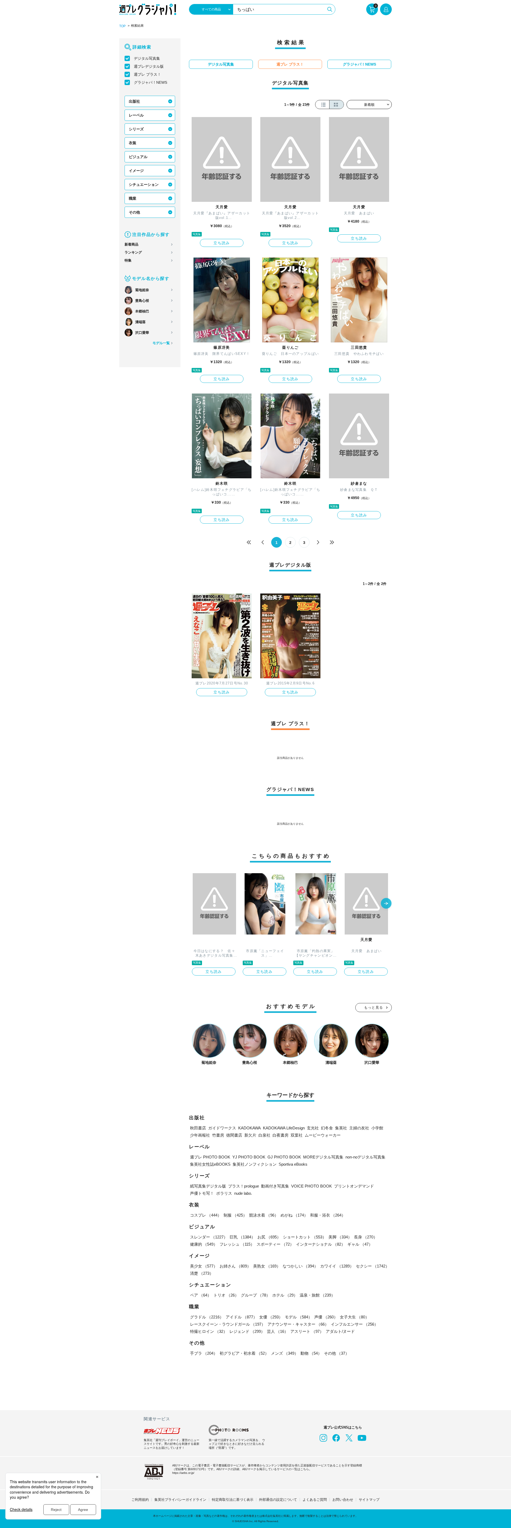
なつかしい (300, 1266)
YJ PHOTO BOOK (248, 1157)
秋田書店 (198, 1128)
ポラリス (224, 1193)
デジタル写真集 (147, 58)
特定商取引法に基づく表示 (232, 1499)
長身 (365, 1237)
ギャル (360, 1244)
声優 (326, 1317)
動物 (311, 1353)
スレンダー (209, 1237)
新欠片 (250, 1135)
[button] (386, 903)
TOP (122, 26)
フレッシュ (237, 1244)
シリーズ (136, 129)
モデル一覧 (161, 343)
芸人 (277, 1331)
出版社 (134, 101)
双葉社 (297, 1135)
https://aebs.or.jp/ (183, 1472)
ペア (200, 1295)
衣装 (132, 143)
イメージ (136, 171)
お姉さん (235, 1266)
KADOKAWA (249, 1128)
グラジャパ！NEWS (150, 82)
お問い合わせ (342, 1499)
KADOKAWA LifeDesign (284, 1128)
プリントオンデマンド (354, 1186)
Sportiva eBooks (293, 1164)
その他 (134, 212)
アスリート (307, 1331)
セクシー (372, 1266)
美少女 (203, 1266)
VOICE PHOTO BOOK (311, 1186)
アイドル (241, 1317)
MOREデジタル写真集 (323, 1157)
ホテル (285, 1295)
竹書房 (218, 1135)
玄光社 (313, 1128)
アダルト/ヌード (340, 1331)
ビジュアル (138, 157)
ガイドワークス (222, 1128)
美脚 (340, 1237)
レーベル (136, 115)
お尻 (269, 1237)
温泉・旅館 (317, 1295)
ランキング (133, 252)
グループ (255, 1295)
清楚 (201, 1273)
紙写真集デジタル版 (208, 1186)
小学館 (377, 1128)
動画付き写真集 (275, 1186)
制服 (235, 1215)
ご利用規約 (140, 1499)
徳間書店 (234, 1135)
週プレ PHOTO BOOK (210, 1157)
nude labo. (243, 1193)
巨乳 (242, 1237)
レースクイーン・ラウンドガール (227, 1324)
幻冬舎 (327, 1128)
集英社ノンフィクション (255, 1164)
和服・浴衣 (327, 1215)
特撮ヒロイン (208, 1331)
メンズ (284, 1353)
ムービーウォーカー (323, 1135)
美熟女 (267, 1266)
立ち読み (221, 243)
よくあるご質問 (315, 1499)
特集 (128, 260)
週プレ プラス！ (147, 74)
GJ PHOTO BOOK (284, 1157)
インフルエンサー (354, 1324)
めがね (294, 1215)
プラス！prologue (243, 1186)
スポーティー (275, 1244)
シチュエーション (144, 184)
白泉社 (264, 1135)
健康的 (203, 1244)
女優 (271, 1317)
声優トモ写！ (202, 1193)
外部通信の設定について (278, 1499)
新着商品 (131, 244)
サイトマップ (369, 1499)
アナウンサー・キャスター (298, 1324)
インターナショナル (320, 1244)
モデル (298, 1317)
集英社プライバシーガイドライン (180, 1499)
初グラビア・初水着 (244, 1353)
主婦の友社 (359, 1128)
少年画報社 (200, 1135)
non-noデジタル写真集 (365, 1157)
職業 (132, 198)
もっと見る (373, 1007)
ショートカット (304, 1237)
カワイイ (337, 1266)
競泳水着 (263, 1215)
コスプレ (205, 1215)
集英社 (341, 1128)
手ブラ (203, 1353)
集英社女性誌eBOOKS (210, 1164)
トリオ (226, 1295)
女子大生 (354, 1317)
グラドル (207, 1317)
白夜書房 (281, 1135)
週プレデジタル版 (149, 66)
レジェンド (247, 1331)
